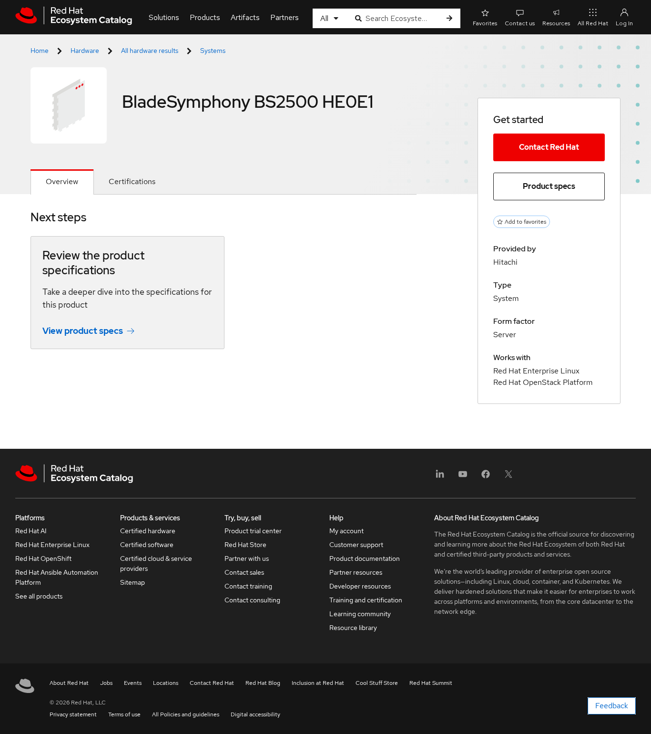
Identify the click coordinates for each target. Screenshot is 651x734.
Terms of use (124, 714)
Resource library (353, 627)
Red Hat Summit (430, 683)
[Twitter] (508, 477)
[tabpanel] (224, 287)
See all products (38, 596)
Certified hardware (147, 531)
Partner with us (246, 558)
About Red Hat (69, 683)
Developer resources (360, 586)
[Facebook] (485, 477)
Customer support (356, 544)
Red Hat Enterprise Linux (52, 544)
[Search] (449, 18)
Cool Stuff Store (377, 683)
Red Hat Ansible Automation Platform (56, 577)
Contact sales (244, 572)
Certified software (146, 544)
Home (40, 50)
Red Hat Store (245, 544)
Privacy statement (73, 714)
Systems (212, 50)
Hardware (85, 50)
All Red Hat (593, 23)
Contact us (520, 23)
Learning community (360, 614)
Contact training (248, 586)
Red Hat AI (31, 531)
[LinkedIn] (440, 477)
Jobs (106, 683)
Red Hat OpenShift (43, 558)
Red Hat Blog (262, 683)
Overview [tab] (62, 181)
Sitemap (132, 582)
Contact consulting (252, 600)
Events (133, 683)
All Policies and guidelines (185, 714)
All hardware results (149, 50)
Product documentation (364, 558)
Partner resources (355, 572)
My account (346, 531)
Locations (165, 683)
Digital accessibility (255, 714)
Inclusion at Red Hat (318, 683)
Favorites (485, 23)
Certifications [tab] (132, 181)
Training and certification (365, 600)
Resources (556, 23)
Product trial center (253, 531)
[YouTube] (462, 477)
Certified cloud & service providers (156, 563)
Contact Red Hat (549, 147)
